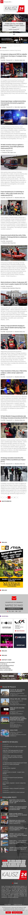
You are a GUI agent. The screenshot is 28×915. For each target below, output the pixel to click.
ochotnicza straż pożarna (13, 866)
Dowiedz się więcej (17, 912)
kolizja (23, 860)
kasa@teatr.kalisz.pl (14, 695)
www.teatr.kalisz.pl (23, 695)
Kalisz (21, 60)
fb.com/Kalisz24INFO (4, 667)
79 (6, 497)
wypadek (23, 864)
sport (18, 864)
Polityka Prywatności (17, 904)
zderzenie (4, 866)
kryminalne (18, 860)
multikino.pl (12, 713)
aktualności (5, 862)
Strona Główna (7, 904)
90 (14, 497)
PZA (4, 60)
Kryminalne (12, 288)
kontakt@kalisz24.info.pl (14, 608)
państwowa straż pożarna (15, 862)
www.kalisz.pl (23, 704)
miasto (13, 860)
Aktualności (17, 60)
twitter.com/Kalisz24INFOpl (6, 670)
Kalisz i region (9, 45)
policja (23, 862)
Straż (14, 21)
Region (11, 152)
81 (11, 497)
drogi (9, 860)
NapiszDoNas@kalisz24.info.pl (7, 665)
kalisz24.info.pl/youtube (5, 668)
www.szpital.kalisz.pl (14, 727)
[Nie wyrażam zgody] (26, 910)
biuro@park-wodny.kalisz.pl (16, 734)
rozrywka (13, 864)
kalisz (9, 864)
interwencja (23, 866)
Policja (11, 243)
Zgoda (8, 912)
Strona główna (3, 45)
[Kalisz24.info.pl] (14, 5)
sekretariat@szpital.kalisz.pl (16, 725)
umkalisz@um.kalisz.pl (15, 704)
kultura (4, 864)
